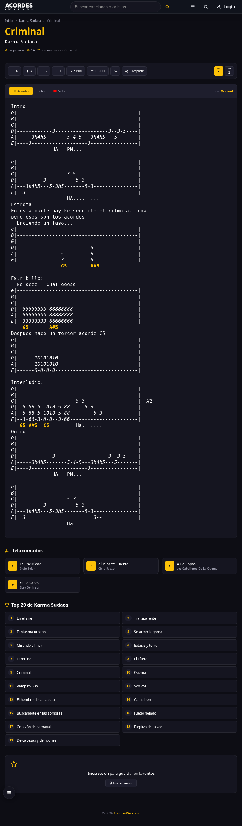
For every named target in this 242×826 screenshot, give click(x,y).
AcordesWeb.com (127, 813)
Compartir (137, 71)
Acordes (23, 91)
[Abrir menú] (192, 7)
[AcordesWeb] (26, 6)
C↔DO (100, 71)
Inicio (9, 20)
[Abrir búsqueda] (205, 7)
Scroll (78, 71)
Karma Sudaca (30, 20)
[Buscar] (167, 6)
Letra (41, 91)
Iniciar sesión (123, 783)
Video (62, 91)
